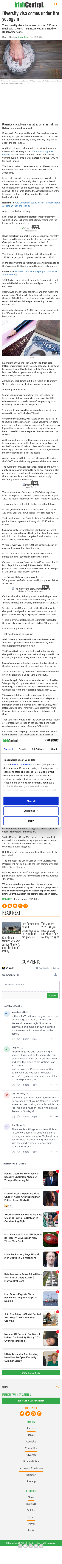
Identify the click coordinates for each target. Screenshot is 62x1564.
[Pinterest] (39, 1413)
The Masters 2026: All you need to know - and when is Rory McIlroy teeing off (50, 930)
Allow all (31, 801)
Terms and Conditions (31, 1468)
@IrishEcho (23, 36)
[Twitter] (27, 1413)
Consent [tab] (8, 749)
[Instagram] (33, 1413)
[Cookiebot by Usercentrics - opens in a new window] (45, 741)
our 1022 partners (22, 764)
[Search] (55, 5)
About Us (31, 1441)
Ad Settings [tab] (38, 749)
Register (31, 1474)
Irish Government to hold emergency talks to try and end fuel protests (30, 930)
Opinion (31, 1510)
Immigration (20, 898)
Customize (29, 811)
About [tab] (53, 749)
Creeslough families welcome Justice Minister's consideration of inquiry (11, 944)
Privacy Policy (31, 1461)
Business (31, 1503)
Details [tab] (22, 749)
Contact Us (31, 1448)
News (31, 1497)
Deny (31, 820)
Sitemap (31, 1481)
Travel (31, 1523)
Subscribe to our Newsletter (31, 1400)
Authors (31, 1428)
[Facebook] (22, 1413)
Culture (31, 1517)
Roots (31, 1530)
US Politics (33, 898)
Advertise (31, 1454)
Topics (31, 1434)
